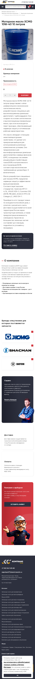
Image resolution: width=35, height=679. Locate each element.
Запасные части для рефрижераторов (13, 629)
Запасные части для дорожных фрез (12, 624)
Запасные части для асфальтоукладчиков (14, 610)
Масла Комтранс (6, 621)
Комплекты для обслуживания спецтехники (14, 640)
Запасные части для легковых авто (12, 607)
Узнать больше (10, 400)
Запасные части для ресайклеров (12, 619)
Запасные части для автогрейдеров (12, 594)
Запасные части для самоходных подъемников (15, 605)
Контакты (28, 647)
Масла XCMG (5, 597)
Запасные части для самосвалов (11, 634)
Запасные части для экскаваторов (12, 592)
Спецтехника (18, 647)
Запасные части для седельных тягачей (13, 602)
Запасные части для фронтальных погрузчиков (15, 612)
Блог (24, 647)
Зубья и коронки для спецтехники (11, 615)
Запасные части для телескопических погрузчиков (16, 627)
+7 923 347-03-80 (27, 2)
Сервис (11, 647)
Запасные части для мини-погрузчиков (13, 599)
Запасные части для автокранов (11, 637)
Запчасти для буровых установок (11, 632)
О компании (5, 647)
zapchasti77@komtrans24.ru (12, 572)
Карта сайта (5, 649)
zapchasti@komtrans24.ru (14, 240)
